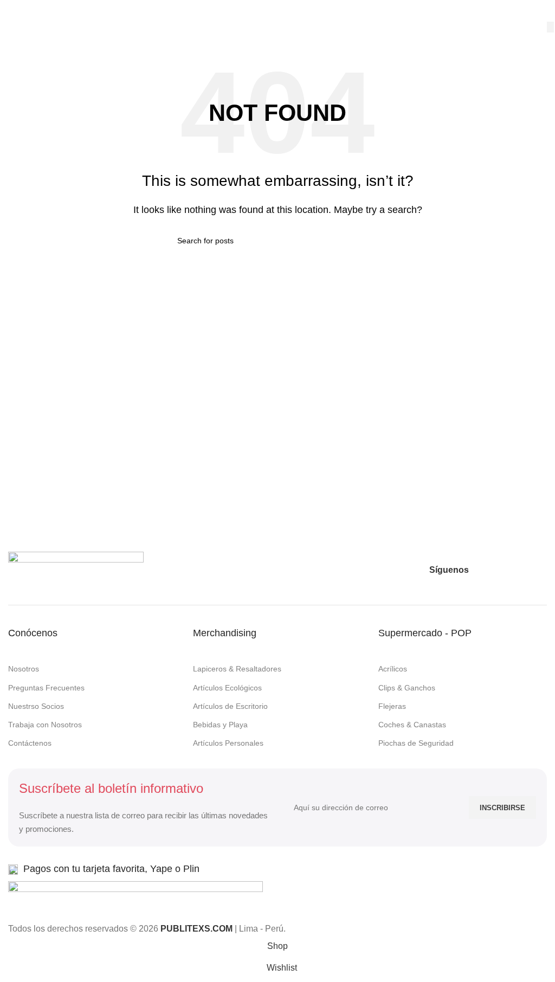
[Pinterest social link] (519, 570)
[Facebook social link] (480, 570)
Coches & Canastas (412, 724)
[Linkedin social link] (539, 570)
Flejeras (392, 706)
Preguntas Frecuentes (46, 687)
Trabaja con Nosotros (45, 724)
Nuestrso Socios (36, 706)
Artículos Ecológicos (227, 687)
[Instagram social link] (500, 570)
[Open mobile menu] (12, 11)
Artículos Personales (228, 743)
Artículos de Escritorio (230, 706)
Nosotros (23, 668)
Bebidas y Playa (220, 724)
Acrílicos (392, 668)
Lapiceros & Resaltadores (237, 668)
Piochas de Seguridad (416, 743)
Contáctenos (29, 743)
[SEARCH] (550, 27)
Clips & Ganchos (406, 687)
